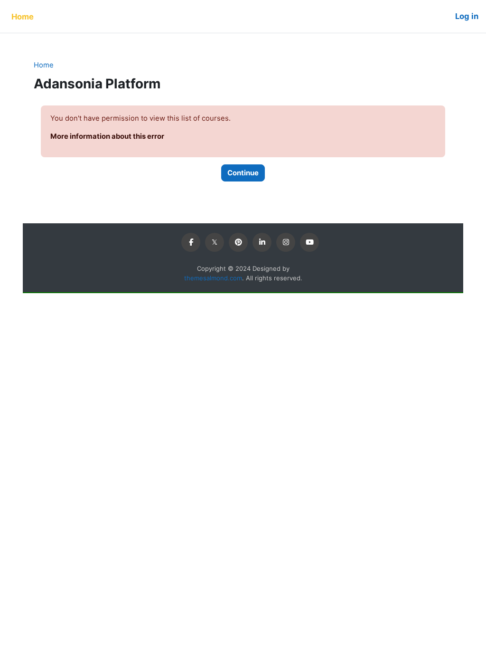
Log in (466, 16)
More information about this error (107, 136)
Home (44, 65)
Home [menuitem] (22, 16)
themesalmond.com (213, 278)
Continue (243, 173)
